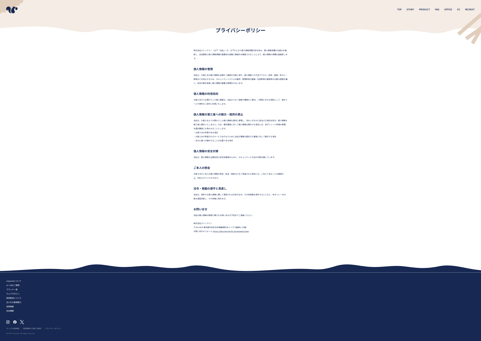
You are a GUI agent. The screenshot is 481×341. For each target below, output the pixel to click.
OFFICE (448, 9)
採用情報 (10, 306)
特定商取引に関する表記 (32, 328)
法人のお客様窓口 (13, 302)
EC (458, 9)
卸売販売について (13, 298)
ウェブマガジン (12, 293)
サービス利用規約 (12, 328)
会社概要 (10, 310)
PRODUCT (424, 9)
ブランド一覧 (12, 289)
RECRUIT (470, 9)
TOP (399, 9)
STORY (410, 9)
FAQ (437, 9)
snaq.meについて (13, 281)
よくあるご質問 (12, 285)
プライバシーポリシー (53, 328)
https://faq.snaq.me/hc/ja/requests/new (231, 231)
